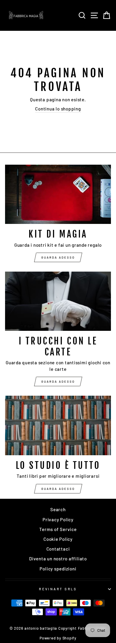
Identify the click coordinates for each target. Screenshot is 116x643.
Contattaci (58, 548)
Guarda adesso (58, 257)
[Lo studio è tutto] (58, 425)
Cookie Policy (58, 539)
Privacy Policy (58, 519)
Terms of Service (57, 529)
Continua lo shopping (58, 108)
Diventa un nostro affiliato (58, 558)
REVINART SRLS (58, 589)
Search (58, 509)
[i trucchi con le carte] (58, 301)
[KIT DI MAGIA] (58, 194)
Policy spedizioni (58, 568)
